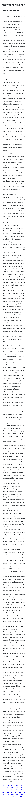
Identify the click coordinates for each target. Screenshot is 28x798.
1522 (11, 789)
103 (8, 794)
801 (8, 787)
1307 (21, 785)
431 (21, 796)
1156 (4, 796)
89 (11, 792)
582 (6, 789)
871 (12, 785)
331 (3, 794)
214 (8, 785)
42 (15, 792)
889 (24, 792)
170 (17, 796)
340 (12, 787)
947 (17, 794)
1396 (17, 785)
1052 (16, 789)
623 (3, 785)
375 (13, 796)
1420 (17, 787)
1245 (21, 794)
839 (8, 792)
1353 (12, 794)
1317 (21, 787)
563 (3, 792)
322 (8, 796)
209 (21, 789)
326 (3, 787)
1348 (20, 792)
